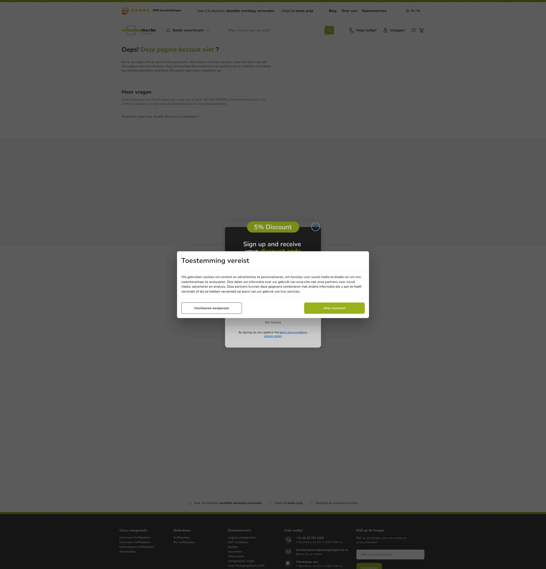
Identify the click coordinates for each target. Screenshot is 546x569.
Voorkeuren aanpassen (211, 308)
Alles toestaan (334, 308)
